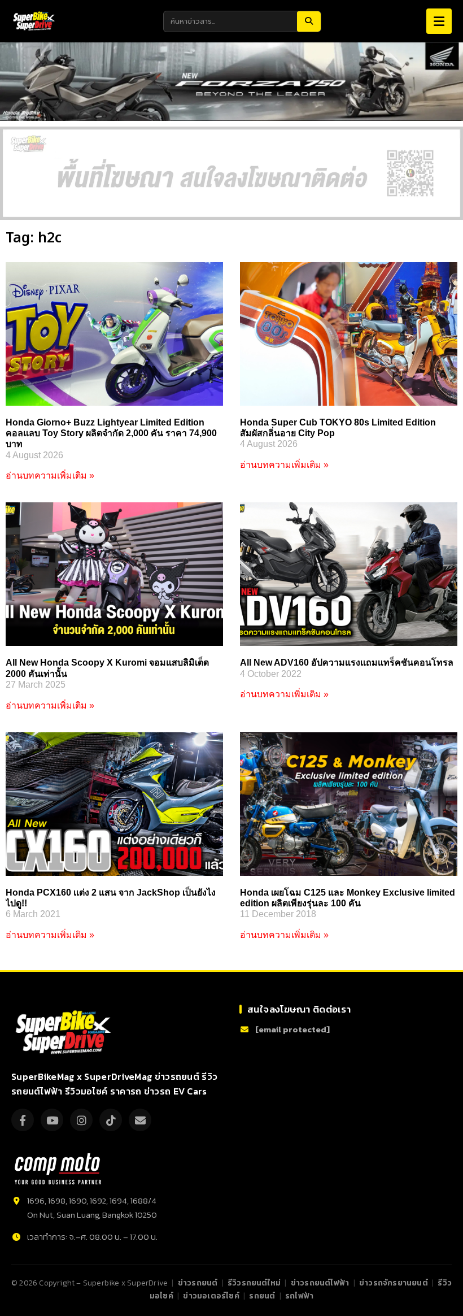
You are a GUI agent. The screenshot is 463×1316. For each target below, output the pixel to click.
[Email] (140, 1120)
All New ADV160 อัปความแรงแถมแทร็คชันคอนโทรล (346, 662)
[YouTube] (52, 1120)
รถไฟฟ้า (299, 1295)
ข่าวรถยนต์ (198, 1282)
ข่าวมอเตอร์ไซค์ (211, 1295)
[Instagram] (81, 1120)
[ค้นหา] (309, 21)
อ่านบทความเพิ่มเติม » (50, 475)
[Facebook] (22, 1120)
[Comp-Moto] (57, 1169)
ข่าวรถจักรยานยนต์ (393, 1282)
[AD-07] (231, 173)
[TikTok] (110, 1120)
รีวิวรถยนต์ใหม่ (254, 1282)
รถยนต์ (262, 1295)
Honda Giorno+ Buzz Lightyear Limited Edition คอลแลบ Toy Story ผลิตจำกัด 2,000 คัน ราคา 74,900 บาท (111, 433)
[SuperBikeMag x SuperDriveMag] (65, 1033)
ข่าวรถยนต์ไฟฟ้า (320, 1282)
